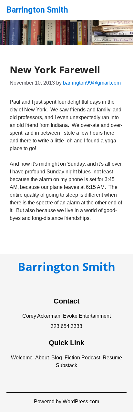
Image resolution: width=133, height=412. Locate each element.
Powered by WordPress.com (66, 401)
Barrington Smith (37, 10)
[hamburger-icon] (119, 7)
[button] (22, 358)
